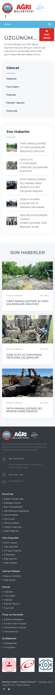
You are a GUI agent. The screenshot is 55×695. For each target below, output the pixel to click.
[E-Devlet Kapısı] (27, 665)
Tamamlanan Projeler (15, 627)
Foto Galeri (12, 86)
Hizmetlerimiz (11, 631)
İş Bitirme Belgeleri (13, 619)
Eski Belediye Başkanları (16, 511)
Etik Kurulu (9, 519)
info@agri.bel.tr (16, 481)
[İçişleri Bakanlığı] (9, 665)
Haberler (11, 78)
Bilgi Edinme (10, 558)
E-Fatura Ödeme (12, 550)
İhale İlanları (10, 580)
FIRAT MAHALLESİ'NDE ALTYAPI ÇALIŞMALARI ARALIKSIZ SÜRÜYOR (33, 147)
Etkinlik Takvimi (15, 102)
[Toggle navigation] (5, 16)
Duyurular (12, 111)
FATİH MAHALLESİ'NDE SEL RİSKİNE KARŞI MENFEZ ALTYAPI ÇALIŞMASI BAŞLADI (25, 411)
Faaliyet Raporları (13, 527)
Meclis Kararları (11, 523)
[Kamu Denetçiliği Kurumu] (46, 665)
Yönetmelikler (11, 515)
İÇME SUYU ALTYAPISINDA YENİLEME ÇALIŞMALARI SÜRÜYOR (24, 357)
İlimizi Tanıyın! (10, 542)
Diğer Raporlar (11, 531)
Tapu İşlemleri (11, 546)
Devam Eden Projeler (15, 623)
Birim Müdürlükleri (13, 507)
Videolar (11, 94)
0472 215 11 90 (16, 474)
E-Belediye (9, 554)
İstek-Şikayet (10, 562)
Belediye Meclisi (12, 503)
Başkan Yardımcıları (14, 498)
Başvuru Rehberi (12, 576)
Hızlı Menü (46, 36)
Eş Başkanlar (10, 643)
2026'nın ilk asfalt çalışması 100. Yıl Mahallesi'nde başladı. (32, 203)
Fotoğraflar (9, 647)
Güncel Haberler (14, 295)
